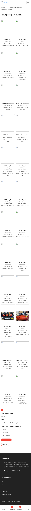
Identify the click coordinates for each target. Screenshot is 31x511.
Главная (4, 509)
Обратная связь (6, 494)
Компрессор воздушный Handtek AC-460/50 (22, 300)
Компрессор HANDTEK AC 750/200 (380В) (22, 45)
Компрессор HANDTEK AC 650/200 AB (8, 236)
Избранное (12, 508)
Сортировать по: (7, 413)
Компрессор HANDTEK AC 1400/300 (7, 204)
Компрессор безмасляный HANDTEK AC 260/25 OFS (7, 138)
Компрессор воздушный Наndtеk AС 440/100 (8, 300)
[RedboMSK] (5, 2)
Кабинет (27, 509)
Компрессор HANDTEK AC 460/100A (22, 268)
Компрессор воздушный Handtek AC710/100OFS (8, 333)
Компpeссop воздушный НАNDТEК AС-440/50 (7, 400)
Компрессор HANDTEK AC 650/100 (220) (8, 45)
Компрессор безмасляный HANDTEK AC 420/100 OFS (8, 172)
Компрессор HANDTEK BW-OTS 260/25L (8, 107)
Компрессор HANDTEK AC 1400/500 (22, 204)
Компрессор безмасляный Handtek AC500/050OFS (22, 401)
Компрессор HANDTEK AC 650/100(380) (22, 77)
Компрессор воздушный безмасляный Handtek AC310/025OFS (7, 366)
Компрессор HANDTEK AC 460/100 (8, 267)
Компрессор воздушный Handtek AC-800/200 (22, 332)
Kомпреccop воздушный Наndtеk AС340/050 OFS (22, 365)
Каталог (4, 485)
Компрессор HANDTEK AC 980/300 (8, 76)
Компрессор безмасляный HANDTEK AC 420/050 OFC (22, 172)
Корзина (19, 508)
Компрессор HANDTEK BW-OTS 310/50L (22, 107)
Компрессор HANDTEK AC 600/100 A (22, 236)
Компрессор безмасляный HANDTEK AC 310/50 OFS (22, 138)
